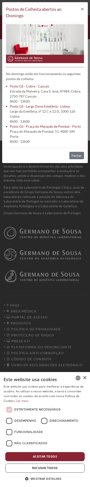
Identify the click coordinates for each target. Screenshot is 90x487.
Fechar (77, 155)
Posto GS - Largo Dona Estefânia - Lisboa (40, 106)
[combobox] (78, 378)
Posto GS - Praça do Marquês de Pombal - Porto (45, 126)
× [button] (84, 378)
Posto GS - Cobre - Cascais (29, 86)
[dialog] (45, 429)
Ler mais (22, 401)
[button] (45, 479)
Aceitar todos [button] (45, 456)
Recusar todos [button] (45, 468)
